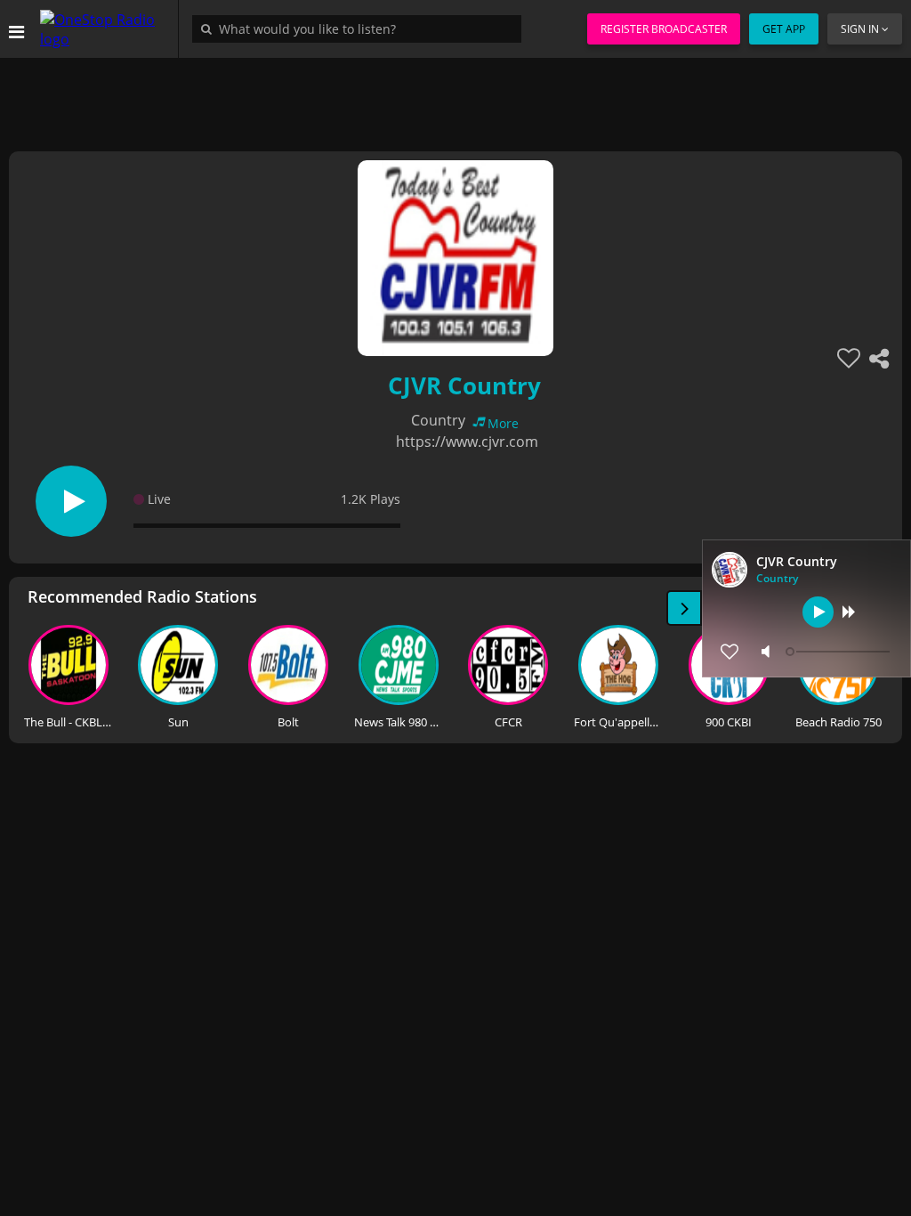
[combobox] (361, 28)
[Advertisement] (455, 98)
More (503, 423)
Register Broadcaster (664, 28)
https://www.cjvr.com (467, 441)
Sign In (860, 28)
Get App (783, 28)
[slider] (840, 651)
